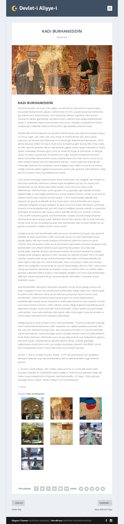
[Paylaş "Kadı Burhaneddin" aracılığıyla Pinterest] (48, 489)
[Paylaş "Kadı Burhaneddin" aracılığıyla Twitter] (42, 489)
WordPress (56, 520)
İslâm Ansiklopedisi (35, 393)
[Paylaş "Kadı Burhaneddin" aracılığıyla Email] (60, 489)
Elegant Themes (20, 520)
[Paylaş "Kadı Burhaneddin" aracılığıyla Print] (67, 489)
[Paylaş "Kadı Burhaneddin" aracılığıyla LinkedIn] (54, 489)
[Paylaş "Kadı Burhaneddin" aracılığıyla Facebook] (36, 489)
